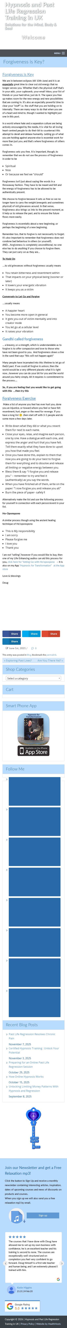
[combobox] (33, 678)
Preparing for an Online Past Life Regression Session (29, 1064)
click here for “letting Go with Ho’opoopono (31, 562)
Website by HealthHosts (48, 1324)
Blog (29, 654)
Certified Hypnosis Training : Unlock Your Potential (34, 1050)
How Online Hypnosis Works (26, 1076)
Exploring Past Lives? (18, 660)
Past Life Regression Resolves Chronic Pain (32, 1036)
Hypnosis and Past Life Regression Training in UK (29, 11)
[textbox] (33, 678)
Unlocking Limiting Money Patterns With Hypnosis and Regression (33, 1089)
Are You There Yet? (50, 660)
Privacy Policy (27, 1324)
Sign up (43, 1215)
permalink (51, 654)
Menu (57, 53)
